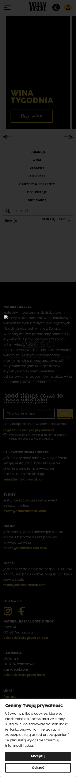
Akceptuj (38, 756)
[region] (38, 738)
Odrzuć (38, 767)
